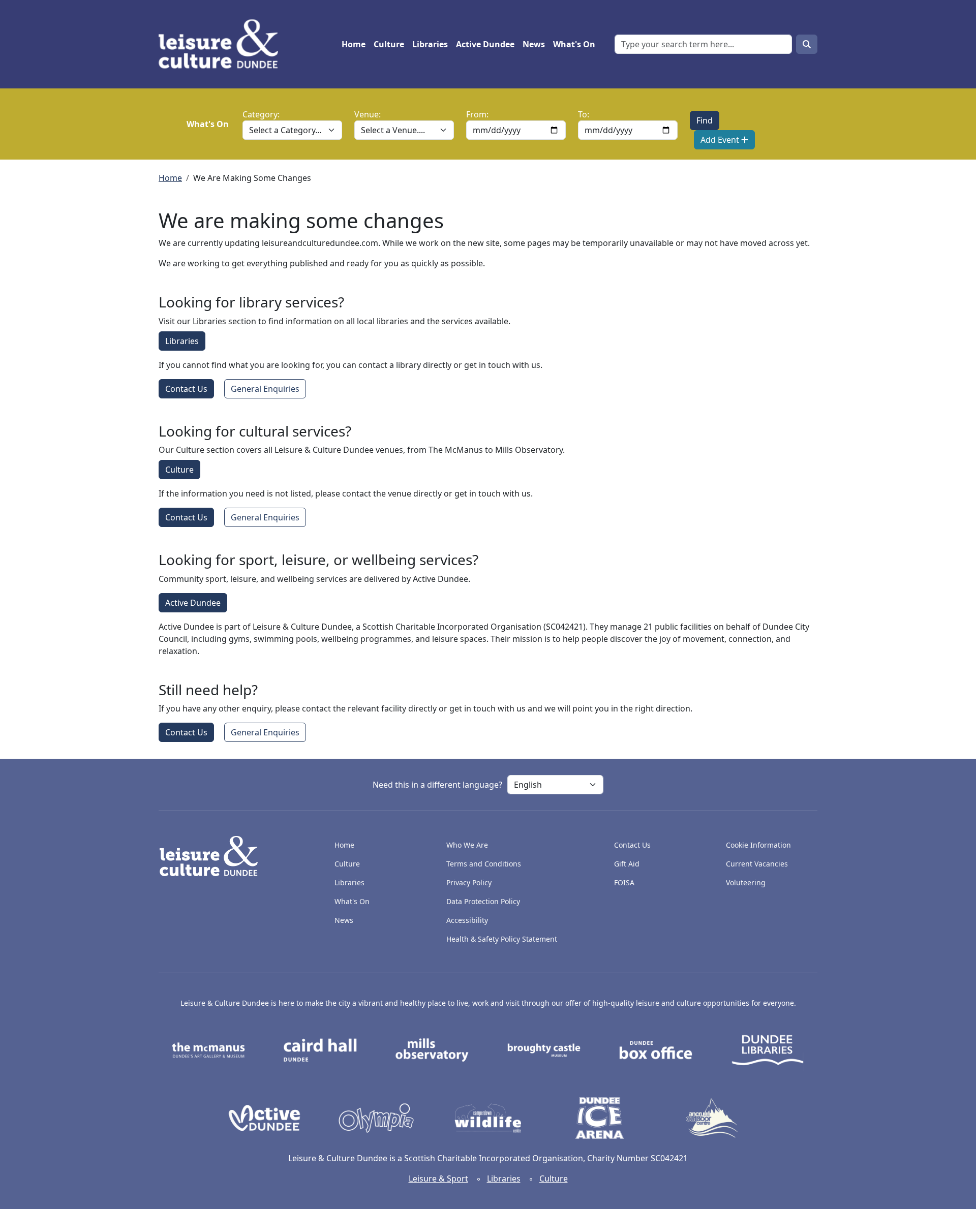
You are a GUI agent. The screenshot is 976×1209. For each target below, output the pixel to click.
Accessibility (468, 920)
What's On (574, 44)
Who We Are (467, 845)
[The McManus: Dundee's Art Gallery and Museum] (208, 1049)
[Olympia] (376, 1117)
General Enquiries (265, 388)
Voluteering (746, 882)
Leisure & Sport (438, 1178)
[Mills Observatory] (432, 1049)
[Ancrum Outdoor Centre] (711, 1117)
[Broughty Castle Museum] (544, 1049)
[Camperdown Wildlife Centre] (488, 1117)
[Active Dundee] (264, 1117)
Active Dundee (485, 44)
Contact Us (186, 388)
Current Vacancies (757, 864)
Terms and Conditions (483, 864)
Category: (261, 114)
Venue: (367, 114)
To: (583, 114)
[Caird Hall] (320, 1049)
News (534, 44)
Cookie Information (758, 845)
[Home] (222, 44)
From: (477, 114)
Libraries (430, 44)
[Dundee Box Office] (656, 1049)
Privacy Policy (469, 882)
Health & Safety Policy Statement (501, 939)
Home (353, 44)
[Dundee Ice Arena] (600, 1117)
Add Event (720, 139)
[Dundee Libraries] (767, 1049)
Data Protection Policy (483, 901)
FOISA (624, 882)
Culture (389, 44)
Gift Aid (626, 864)
